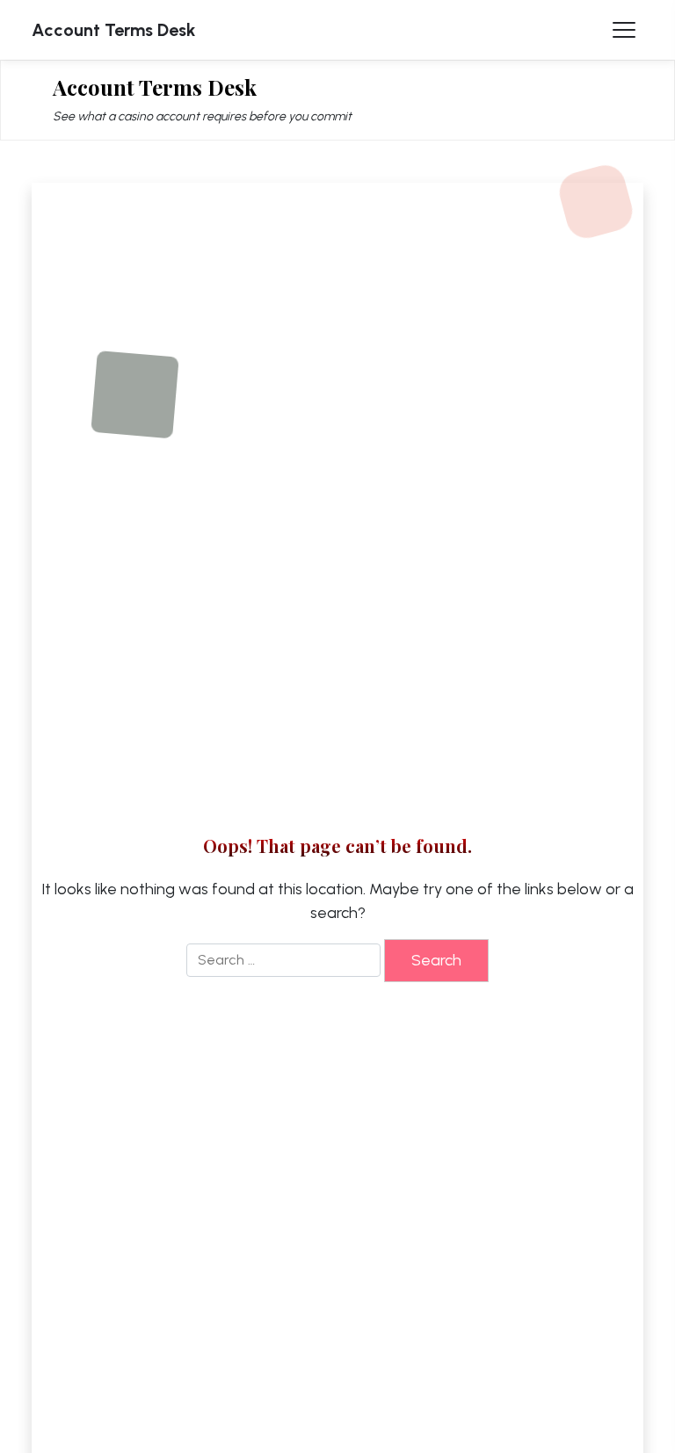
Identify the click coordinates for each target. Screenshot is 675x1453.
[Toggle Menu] (624, 30)
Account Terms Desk (114, 29)
